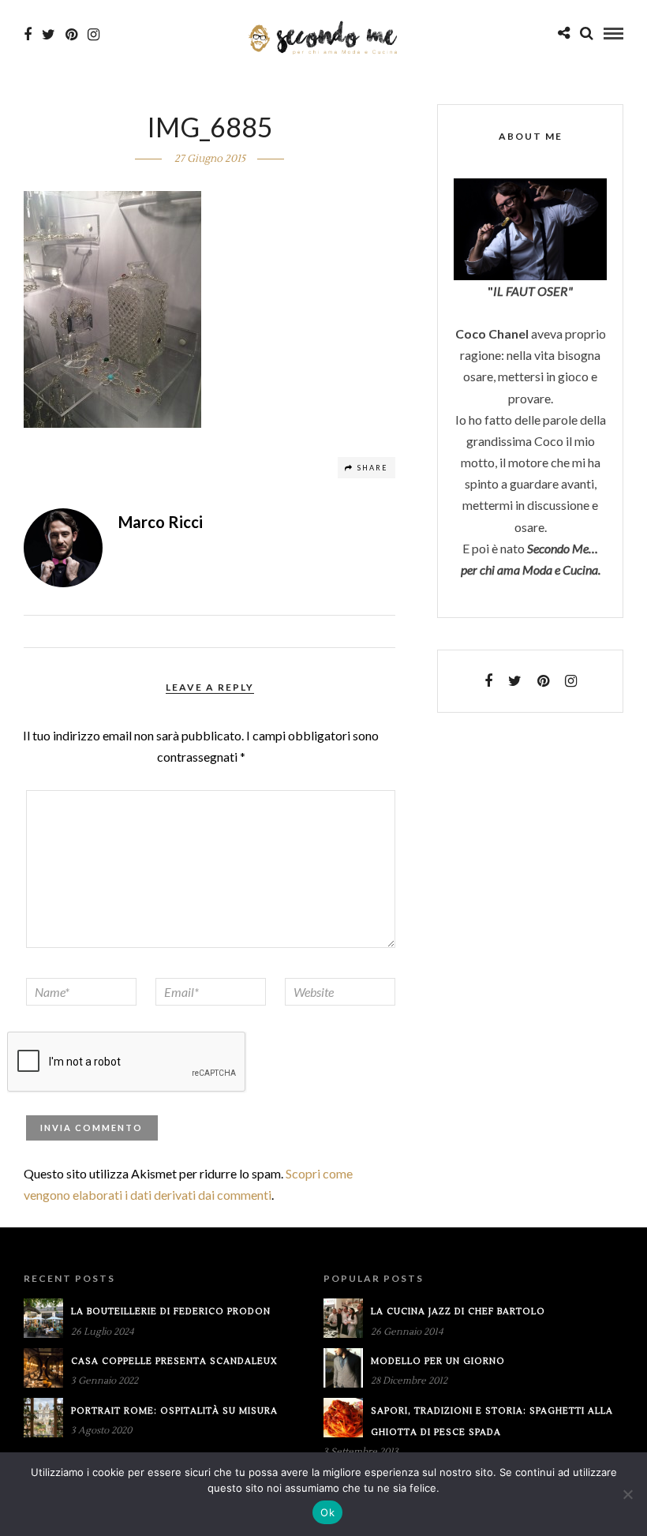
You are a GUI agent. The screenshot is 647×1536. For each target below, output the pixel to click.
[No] (627, 1494)
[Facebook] (488, 681)
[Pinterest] (71, 35)
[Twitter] (515, 681)
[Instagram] (93, 35)
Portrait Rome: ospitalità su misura (174, 1411)
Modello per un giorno (438, 1361)
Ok (327, 1512)
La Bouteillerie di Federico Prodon (171, 1311)
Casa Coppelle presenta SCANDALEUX (174, 1361)
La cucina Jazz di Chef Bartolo (458, 1311)
